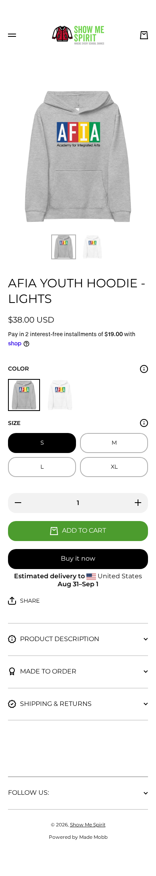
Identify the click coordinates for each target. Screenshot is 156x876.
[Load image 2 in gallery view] (92, 247)
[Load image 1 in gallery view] (63, 247)
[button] (144, 35)
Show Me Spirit (88, 825)
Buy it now (78, 558)
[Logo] (78, 35)
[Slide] (144, 369)
